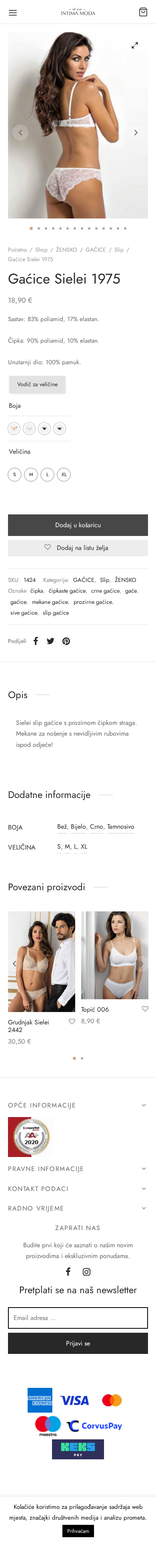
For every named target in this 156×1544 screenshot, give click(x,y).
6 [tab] (67, 228)
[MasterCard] (112, 1399)
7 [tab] (75, 228)
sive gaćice (23, 613)
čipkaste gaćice (67, 591)
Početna (17, 250)
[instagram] (86, 1272)
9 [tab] (89, 228)
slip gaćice (56, 613)
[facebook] (68, 1272)
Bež (62, 826)
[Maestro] (48, 1425)
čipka (36, 591)
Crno (96, 826)
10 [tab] (96, 228)
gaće (131, 591)
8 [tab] (82, 228)
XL (84, 846)
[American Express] (40, 1399)
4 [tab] (53, 228)
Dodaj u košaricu (78, 525)
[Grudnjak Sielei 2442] (41, 961)
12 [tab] (111, 228)
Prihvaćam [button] (78, 1531)
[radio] (14, 429)
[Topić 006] (114, 955)
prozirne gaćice (93, 602)
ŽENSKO (66, 250)
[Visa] (74, 1399)
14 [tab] (125, 228)
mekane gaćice (50, 602)
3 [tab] (46, 228)
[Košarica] (143, 12)
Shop (41, 250)
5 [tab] (60, 228)
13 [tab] (118, 228)
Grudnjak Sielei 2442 (28, 1026)
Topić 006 (95, 1009)
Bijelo (78, 826)
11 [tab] (103, 228)
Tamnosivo (120, 826)
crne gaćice (105, 591)
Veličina (19, 451)
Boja (15, 405)
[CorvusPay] (96, 1425)
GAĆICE (96, 250)
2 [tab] (39, 228)
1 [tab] (31, 228)
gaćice (18, 602)
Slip (119, 250)
